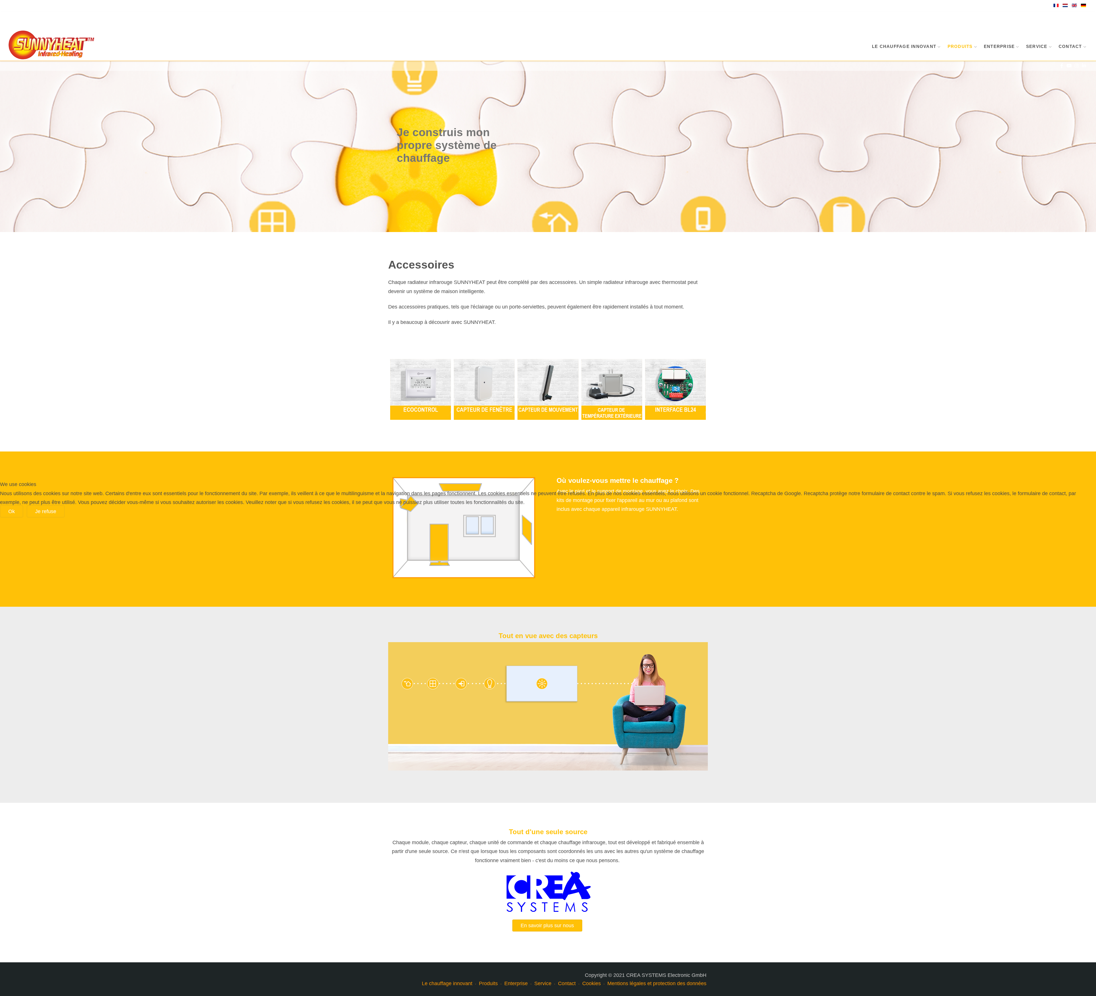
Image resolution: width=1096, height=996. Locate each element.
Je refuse (45, 511)
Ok (11, 511)
